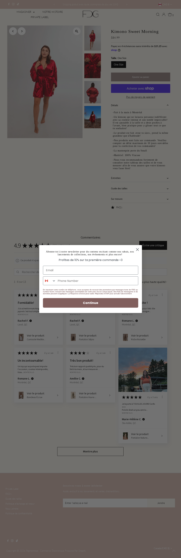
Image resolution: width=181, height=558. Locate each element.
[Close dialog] (137, 249)
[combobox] (49, 281)
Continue (90, 303)
